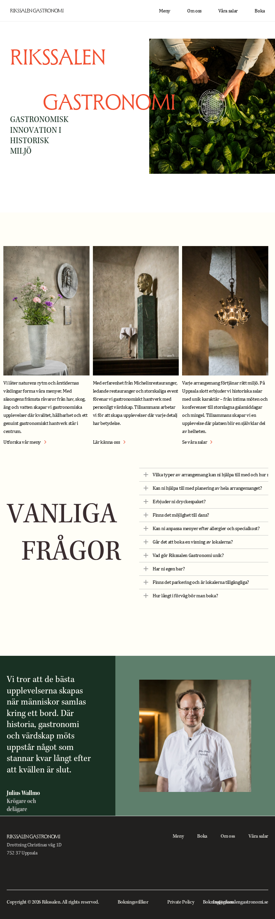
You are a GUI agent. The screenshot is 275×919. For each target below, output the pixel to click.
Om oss (194, 10)
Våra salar (228, 10)
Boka (260, 10)
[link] (24, 442)
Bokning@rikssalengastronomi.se (235, 902)
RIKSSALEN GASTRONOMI (37, 10)
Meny (164, 10)
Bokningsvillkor (133, 902)
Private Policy (181, 902)
